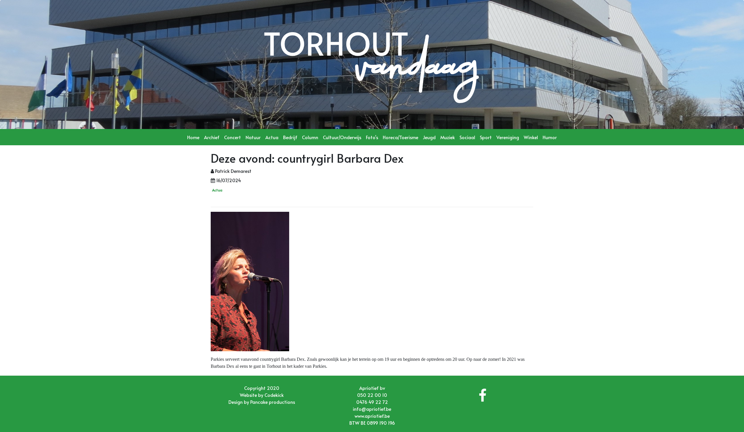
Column (310, 137)
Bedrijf (290, 137)
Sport (486, 137)
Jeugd (429, 137)
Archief (211, 137)
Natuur (253, 137)
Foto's (372, 137)
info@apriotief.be (372, 409)
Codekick (274, 395)
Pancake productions (272, 402)
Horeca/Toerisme (400, 137)
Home (193, 137)
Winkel (531, 137)
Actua (271, 137)
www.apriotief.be (372, 416)
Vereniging (507, 137)
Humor (550, 137)
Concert (232, 137)
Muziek (447, 137)
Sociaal (467, 137)
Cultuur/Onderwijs (342, 137)
